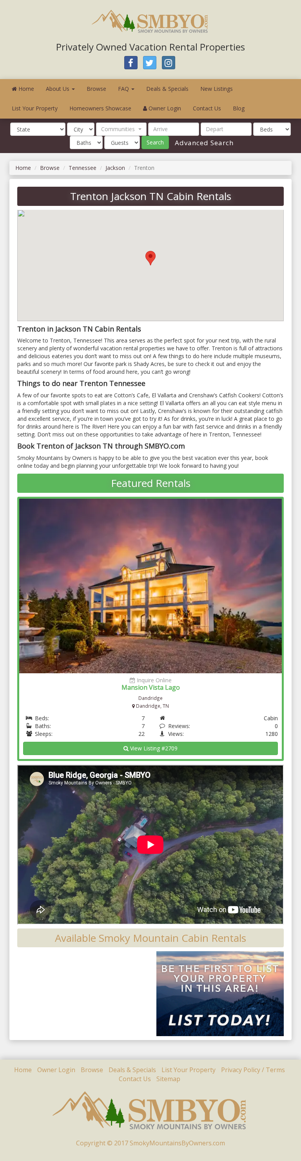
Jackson (115, 167)
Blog (239, 108)
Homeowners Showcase (100, 108)
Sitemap (168, 1078)
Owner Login (164, 108)
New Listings (216, 88)
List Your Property (35, 108)
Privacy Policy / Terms (253, 1069)
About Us (58, 88)
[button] (121, 129)
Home (25, 88)
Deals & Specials (167, 88)
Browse (96, 88)
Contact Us (207, 108)
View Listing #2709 (153, 748)
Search (155, 142)
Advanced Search (203, 142)
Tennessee (82, 167)
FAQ (124, 88)
